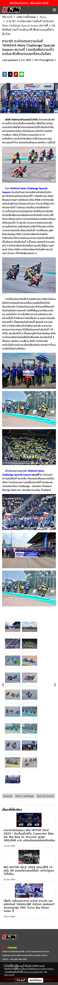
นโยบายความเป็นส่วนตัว (33, 972)
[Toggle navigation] (54, 10)
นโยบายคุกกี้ (9, 975)
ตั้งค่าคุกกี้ (21, 980)
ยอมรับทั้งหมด (36, 980)
